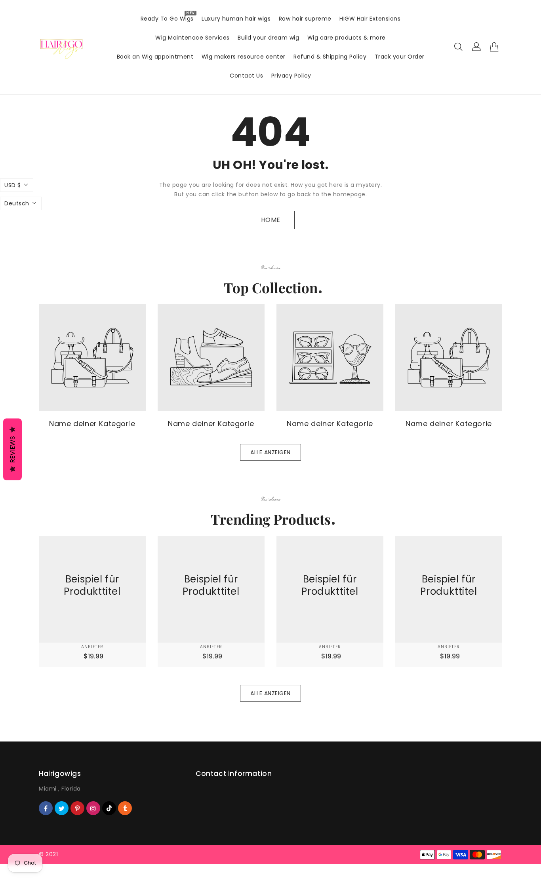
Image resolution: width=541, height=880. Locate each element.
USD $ (12, 185)
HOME (270, 219)
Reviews (12, 449)
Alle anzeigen (270, 452)
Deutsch (16, 203)
